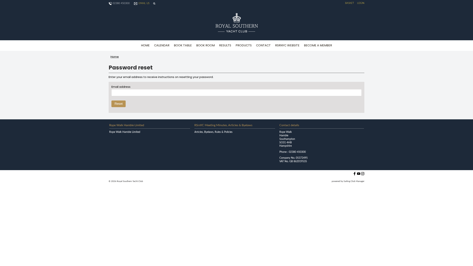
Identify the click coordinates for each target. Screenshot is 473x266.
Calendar (161, 45)
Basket (349, 3)
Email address (120, 87)
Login (360, 3)
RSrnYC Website (287, 45)
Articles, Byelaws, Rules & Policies (213, 132)
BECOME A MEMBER (318, 45)
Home (145, 45)
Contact (263, 45)
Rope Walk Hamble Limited (124, 132)
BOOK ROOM (205, 45)
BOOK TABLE (183, 45)
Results (225, 45)
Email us (144, 3)
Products (244, 45)
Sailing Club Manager (354, 181)
